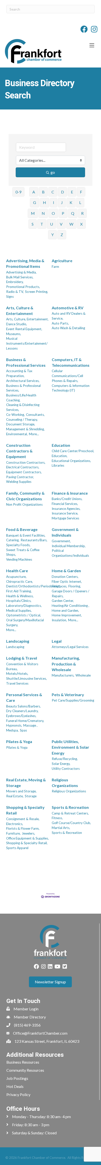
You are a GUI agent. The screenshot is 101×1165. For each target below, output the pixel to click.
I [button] (53, 202)
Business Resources (22, 1062)
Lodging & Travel (21, 658)
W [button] (71, 224)
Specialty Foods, (18, 545)
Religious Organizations (65, 782)
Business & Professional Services (26, 362)
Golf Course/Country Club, (71, 823)
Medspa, (12, 730)
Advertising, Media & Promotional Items (25, 263)
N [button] (43, 213)
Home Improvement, (67, 615)
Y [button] (52, 234)
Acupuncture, (16, 577)
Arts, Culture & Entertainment (19, 310)
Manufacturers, (63, 675)
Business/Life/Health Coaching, (21, 397)
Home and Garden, (65, 610)
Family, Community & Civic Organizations (25, 496)
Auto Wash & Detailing (68, 328)
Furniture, (13, 833)
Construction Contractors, (25, 462)
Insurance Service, (65, 513)
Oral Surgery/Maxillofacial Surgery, (25, 622)
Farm (55, 267)
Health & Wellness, (20, 596)
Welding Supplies (18, 482)
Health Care (17, 570)
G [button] (34, 202)
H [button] (44, 202)
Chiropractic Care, (19, 581)
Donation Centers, (65, 577)
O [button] (53, 213)
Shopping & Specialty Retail (25, 810)
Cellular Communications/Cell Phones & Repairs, (67, 375)
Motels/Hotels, (17, 674)
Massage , (30, 725)
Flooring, (74, 586)
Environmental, (17, 434)
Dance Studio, (16, 324)
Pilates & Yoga (19, 741)
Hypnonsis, (14, 725)
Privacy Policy (18, 1094)
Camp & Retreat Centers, (70, 813)
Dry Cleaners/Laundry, (22, 711)
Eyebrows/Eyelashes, (21, 716)
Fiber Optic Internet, (67, 581)
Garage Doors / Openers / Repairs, (70, 593)
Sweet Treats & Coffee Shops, (22, 552)
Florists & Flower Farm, (22, 828)
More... (34, 434)
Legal (57, 641)
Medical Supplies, (19, 610)
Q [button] (72, 213)
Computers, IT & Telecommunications (70, 362)
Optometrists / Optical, (23, 615)
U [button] (51, 224)
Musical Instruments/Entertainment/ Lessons (27, 343)
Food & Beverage (22, 529)
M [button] (33, 213)
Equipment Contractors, (24, 472)
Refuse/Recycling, (65, 759)
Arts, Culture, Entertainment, (27, 319)
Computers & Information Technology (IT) (70, 388)
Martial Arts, (61, 828)
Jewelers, (28, 833)
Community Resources (25, 1070)
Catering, (12, 540)
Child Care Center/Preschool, (73, 451)
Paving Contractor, (20, 477)
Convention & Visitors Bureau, (22, 666)
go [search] (52, 172)
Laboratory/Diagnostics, (24, 606)
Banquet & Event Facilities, (25, 535)
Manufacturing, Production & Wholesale (66, 664)
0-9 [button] (18, 192)
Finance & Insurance (70, 493)
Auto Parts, (60, 323)
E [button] (72, 192)
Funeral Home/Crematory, (25, 721)
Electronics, (14, 824)
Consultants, (35, 415)
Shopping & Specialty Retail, (27, 843)
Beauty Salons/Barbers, (23, 706)
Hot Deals (15, 1086)
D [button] (62, 192)
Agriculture (62, 260)
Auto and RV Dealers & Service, (69, 316)
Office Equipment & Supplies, (27, 838)
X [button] (81, 224)
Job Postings (17, 1078)
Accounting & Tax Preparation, (19, 373)
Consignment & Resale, (22, 819)
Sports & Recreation (70, 807)
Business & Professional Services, (23, 388)
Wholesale (83, 675)
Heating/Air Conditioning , (70, 606)
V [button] (61, 224)
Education (61, 445)
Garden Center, (63, 601)
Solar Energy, (61, 764)
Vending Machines (19, 559)
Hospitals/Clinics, (18, 601)
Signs (10, 296)
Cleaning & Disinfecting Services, (22, 407)
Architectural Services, (22, 381)
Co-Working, (15, 415)
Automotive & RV (67, 307)
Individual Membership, (69, 546)
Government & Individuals (65, 532)
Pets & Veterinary (68, 694)
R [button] (82, 213)
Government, (61, 541)
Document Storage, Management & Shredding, (25, 426)
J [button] (62, 202)
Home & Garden (66, 570)
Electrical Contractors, (22, 467)
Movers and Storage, (21, 791)
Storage (31, 796)
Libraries (58, 465)
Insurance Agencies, (66, 509)
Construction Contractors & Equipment (19, 451)
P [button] (63, 213)
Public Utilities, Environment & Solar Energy (70, 747)
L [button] (80, 202)
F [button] (81, 192)
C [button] (52, 192)
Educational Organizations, (71, 461)
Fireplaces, (59, 586)
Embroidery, (15, 282)
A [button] (33, 192)
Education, (59, 456)
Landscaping (17, 641)
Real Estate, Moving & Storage (26, 782)
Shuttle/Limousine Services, (26, 678)
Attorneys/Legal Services (70, 647)
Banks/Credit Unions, (67, 499)
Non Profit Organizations (24, 504)
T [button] (41, 224)
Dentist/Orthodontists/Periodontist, (33, 586)
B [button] (43, 192)
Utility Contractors (66, 769)
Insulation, (59, 620)
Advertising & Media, (21, 272)
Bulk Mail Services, (19, 277)
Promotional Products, (23, 287)
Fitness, (57, 818)
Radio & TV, (15, 292)
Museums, (13, 334)
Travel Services (17, 683)
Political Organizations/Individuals (70, 553)
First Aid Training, (19, 591)
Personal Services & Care (24, 697)
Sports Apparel (17, 848)
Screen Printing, (36, 292)
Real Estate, (15, 796)
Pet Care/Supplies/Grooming (73, 700)
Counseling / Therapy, (22, 419)
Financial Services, (65, 504)
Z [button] (62, 234)
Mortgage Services (65, 518)
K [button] (71, 202)
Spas (23, 730)
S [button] (33, 224)
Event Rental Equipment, (24, 329)
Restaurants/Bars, (34, 540)
